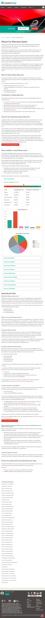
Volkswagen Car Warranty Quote (8, 557)
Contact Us (29, 600)
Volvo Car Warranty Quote (7, 560)
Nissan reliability (20, 176)
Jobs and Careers (39, 609)
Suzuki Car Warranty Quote (7, 551)
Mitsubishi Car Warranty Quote (8, 528)
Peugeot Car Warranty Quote (7, 533)
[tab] (22, 178)
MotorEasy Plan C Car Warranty (8, 573)
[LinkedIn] (38, 593)
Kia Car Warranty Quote (6, 515)
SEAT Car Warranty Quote (7, 542)
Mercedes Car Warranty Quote (8, 526)
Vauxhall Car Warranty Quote (7, 555)
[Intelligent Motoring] (9, 601)
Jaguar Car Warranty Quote (7, 510)
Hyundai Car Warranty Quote (7, 506)
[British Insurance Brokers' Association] (4, 601)
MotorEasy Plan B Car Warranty (8, 571)
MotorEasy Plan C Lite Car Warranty (9, 580)
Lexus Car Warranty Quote (7, 519)
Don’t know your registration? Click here (23, 31)
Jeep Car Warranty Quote (7, 513)
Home (2, 37)
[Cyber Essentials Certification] (16, 601)
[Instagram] (35, 593)
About (28, 599)
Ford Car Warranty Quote (7, 502)
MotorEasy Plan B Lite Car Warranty (9, 578)
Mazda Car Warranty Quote (7, 522)
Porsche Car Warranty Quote (7, 535)
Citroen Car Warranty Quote (7, 497)
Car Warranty (8, 37)
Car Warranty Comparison (7, 564)
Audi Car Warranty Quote (7, 488)
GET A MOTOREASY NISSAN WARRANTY (10, 144)
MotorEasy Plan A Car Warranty (8, 569)
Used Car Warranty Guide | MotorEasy (9, 562)
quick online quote (10, 469)
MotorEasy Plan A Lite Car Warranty (9, 575)
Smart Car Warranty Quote (7, 546)
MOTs (16, 85)
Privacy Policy (39, 603)
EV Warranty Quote (5, 499)
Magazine (29, 604)
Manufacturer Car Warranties (7, 484)
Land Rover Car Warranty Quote (8, 517)
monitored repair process (11, 102)
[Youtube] (41, 593)
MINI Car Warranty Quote (7, 524)
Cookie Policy (39, 602)
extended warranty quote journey (18, 381)
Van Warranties (5, 566)
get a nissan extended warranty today (9, 420)
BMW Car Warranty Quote (7, 490)
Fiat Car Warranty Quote (6, 504)
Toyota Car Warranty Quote (7, 553)
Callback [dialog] (7, 594)
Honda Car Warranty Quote (7, 508)
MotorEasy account (14, 108)
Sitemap (38, 608)
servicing (22, 85)
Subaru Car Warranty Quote (7, 549)
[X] (29, 593)
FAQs (28, 602)
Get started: (11, 28)
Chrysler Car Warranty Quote (7, 495)
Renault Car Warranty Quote (7, 537)
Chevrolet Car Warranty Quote (8, 493)
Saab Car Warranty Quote (7, 540)
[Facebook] (32, 593)
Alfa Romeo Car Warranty (7, 486)
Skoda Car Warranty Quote (7, 544)
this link (3, 616)
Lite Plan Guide (5, 582)
